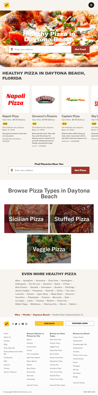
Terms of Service (10, 372)
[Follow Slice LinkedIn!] (23, 324)
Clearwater (31, 379)
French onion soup (80, 355)
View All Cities (32, 385)
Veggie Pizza (54, 347)
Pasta (75, 362)
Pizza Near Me (9, 348)
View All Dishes (79, 383)
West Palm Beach (33, 357)
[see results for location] (12, 49)
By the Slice (54, 354)
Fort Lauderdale (33, 354)
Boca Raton (31, 368)
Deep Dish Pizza (56, 350)
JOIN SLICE (49, 323)
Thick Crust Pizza (56, 379)
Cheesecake (77, 341)
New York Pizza (55, 339)
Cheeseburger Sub (80, 344)
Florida (26, 315)
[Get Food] (80, 49)
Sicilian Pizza (55, 343)
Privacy (6, 368)
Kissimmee (31, 372)
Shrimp (76, 369)
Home (6, 333)
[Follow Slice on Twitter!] (16, 324)
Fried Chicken (78, 359)
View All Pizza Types (57, 385)
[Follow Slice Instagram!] (26, 324)
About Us (7, 337)
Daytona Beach (41, 315)
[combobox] (43, 49)
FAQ (5, 361)
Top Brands (8, 357)
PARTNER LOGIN (80, 323)
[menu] (91, 5)
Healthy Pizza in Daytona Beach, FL (68, 315)
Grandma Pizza (55, 368)
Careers (7, 341)
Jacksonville (31, 347)
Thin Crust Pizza (56, 372)
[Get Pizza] (80, 170)
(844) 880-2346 (89, 392)
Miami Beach (32, 361)
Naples (29, 365)
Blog (5, 344)
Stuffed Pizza (55, 375)
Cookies (76, 351)
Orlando (30, 343)
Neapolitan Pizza (56, 361)
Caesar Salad (78, 337)
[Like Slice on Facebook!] (13, 324)
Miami (29, 339)
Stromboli (77, 373)
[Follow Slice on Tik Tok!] (19, 324)
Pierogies (76, 366)
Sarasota (30, 375)
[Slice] (7, 5)
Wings (75, 377)
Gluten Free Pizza (56, 357)
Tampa (29, 350)
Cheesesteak (78, 348)
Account (7, 365)
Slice (17, 315)
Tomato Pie (54, 365)
